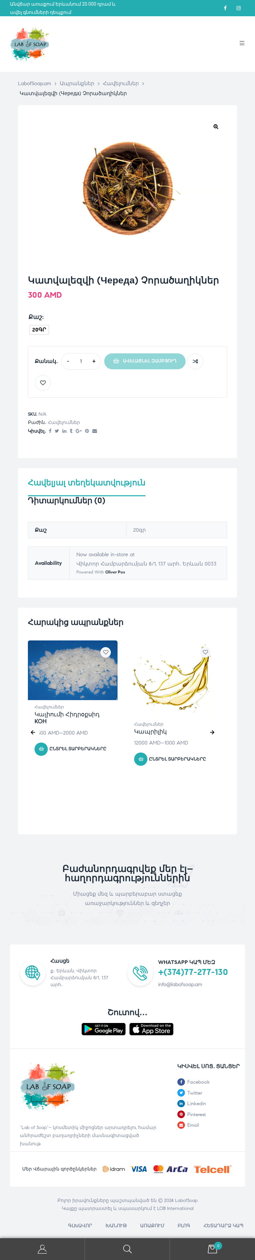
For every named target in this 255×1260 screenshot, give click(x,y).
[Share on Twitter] (57, 431)
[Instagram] (238, 8)
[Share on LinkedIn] (64, 431)
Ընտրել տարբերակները (78, 748)
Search (127, 1249)
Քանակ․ (46, 361)
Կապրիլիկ (150, 731)
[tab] (86, 487)
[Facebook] (225, 8)
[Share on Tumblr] (71, 431)
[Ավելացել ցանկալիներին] (43, 383)
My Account (42, 1249)
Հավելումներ (64, 422)
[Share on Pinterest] (87, 431)
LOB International (175, 1208)
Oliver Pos (115, 572)
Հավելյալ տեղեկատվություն (86, 483)
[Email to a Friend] (95, 431)
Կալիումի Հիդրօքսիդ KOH (67, 718)
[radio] (39, 330)
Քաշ (35, 317)
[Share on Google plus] (78, 431)
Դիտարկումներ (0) (66, 501)
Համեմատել (195, 361)
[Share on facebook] (50, 431)
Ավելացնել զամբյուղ (150, 361)
